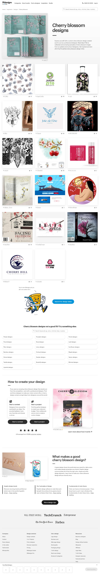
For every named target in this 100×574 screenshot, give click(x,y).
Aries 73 (5, 476)
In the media (5, 545)
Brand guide (54, 545)
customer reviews (36, 434)
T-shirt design (54, 550)
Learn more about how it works (79, 432)
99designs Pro (30, 553)
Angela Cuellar (40, 96)
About (3, 536)
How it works (26, 3)
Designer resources (81, 556)
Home (4, 9)
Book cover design (56, 553)
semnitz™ (45, 60)
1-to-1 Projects (30, 539)
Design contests (31, 536)
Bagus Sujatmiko (30, 480)
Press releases (6, 542)
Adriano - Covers (8, 207)
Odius (5, 133)
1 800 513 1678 (88, 3)
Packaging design (55, 547)
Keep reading (13, 493)
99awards (78, 545)
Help (77, 561)
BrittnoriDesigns (73, 207)
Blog (77, 539)
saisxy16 (6, 170)
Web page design (55, 542)
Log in (96, 3)
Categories (17, 3)
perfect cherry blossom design (71, 48)
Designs (16, 9)
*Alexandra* (40, 170)
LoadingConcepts (41, 244)
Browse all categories (56, 556)
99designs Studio (31, 550)
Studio (51, 3)
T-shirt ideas (79, 553)
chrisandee (39, 281)
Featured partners (80, 558)
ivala (71, 96)
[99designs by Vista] (7, 3)
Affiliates (78, 547)
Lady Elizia (7, 244)
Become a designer (81, 536)
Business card (54, 539)
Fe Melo (6, 96)
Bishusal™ (6, 281)
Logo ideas (78, 550)
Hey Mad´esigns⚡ (58, 429)
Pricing (28, 547)
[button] (97, 564)
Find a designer (35, 3)
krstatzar (39, 207)
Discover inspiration (32, 545)
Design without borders (82, 542)
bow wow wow (73, 170)
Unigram (39, 133)
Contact (4, 539)
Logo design (54, 536)
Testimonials (5, 547)
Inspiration (44, 3)
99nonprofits (5, 550)
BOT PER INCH (73, 133)
